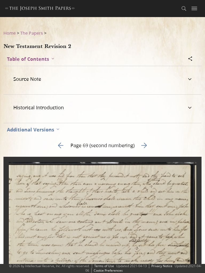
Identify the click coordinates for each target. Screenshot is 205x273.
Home (9, 33)
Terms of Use (104, 266)
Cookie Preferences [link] (108, 270)
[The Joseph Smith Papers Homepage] (40, 9)
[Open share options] (190, 59)
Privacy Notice (161, 266)
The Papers (31, 33)
